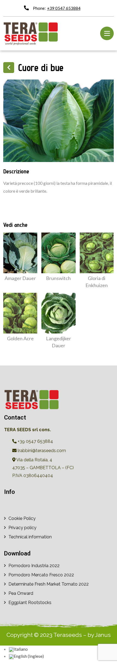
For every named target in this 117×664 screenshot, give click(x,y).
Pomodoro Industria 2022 (34, 565)
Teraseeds (67, 634)
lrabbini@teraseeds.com (41, 450)
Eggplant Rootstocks (29, 602)
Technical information (30, 536)
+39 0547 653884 (64, 8)
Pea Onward (20, 593)
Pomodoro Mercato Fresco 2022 (41, 574)
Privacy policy (22, 527)
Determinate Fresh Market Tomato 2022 (48, 584)
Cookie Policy (22, 518)
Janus (103, 634)
